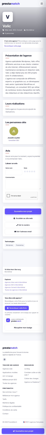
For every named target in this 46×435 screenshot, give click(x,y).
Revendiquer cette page (12, 46)
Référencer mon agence (11, 396)
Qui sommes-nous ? (10, 392)
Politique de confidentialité (12, 406)
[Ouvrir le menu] (41, 3)
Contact (5, 414)
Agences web (7, 369)
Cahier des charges (31, 378)
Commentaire (10, 177)
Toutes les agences (9, 383)
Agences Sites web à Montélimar (16, 282)
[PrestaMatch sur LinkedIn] (4, 359)
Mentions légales (9, 403)
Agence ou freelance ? (32, 382)
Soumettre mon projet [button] (23, 211)
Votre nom (8, 168)
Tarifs (5, 399)
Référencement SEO (10, 380)
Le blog (27, 369)
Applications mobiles (10, 372)
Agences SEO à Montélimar (14, 285)
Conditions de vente (10, 410)
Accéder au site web (24, 218)
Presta (11, 3)
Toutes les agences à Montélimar (16, 290)
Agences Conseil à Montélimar (15, 287)
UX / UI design (8, 376)
